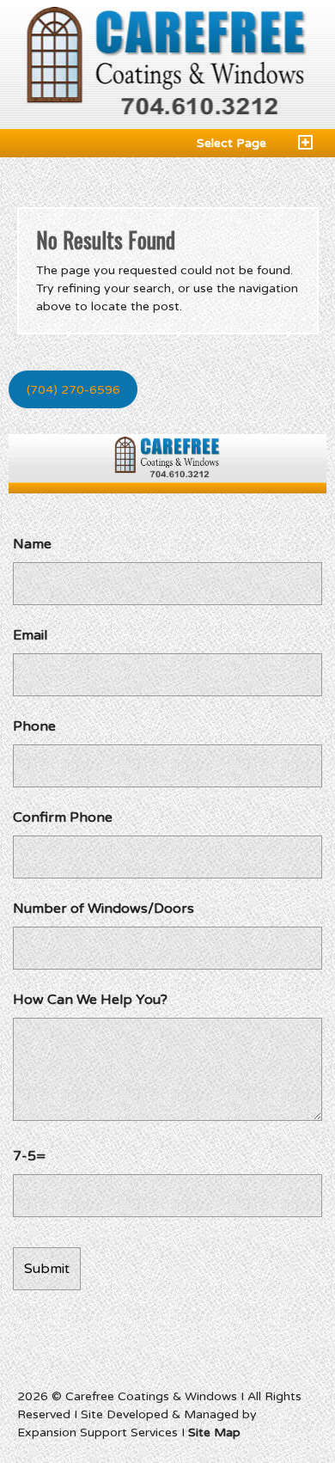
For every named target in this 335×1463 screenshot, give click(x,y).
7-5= (29, 1156)
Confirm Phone (63, 817)
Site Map (214, 1432)
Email (30, 635)
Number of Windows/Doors (103, 908)
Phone (34, 726)
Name (32, 544)
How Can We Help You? (90, 999)
